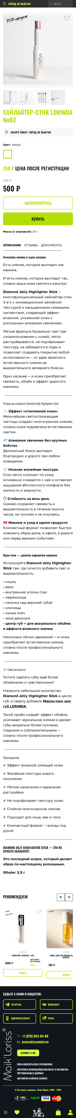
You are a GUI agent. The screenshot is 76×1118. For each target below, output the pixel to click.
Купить (38, 219)
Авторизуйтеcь (38, 203)
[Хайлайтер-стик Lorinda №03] (7, 154)
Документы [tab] (51, 245)
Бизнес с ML (28, 1053)
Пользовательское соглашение (34, 1064)
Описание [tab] (12, 245)
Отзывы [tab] (31, 245)
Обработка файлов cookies (32, 1078)
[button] (61, 897)
